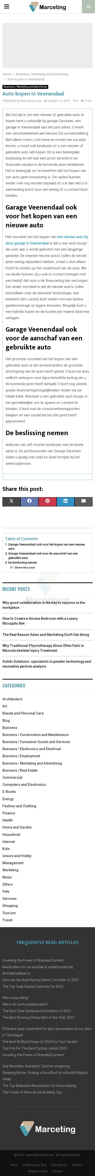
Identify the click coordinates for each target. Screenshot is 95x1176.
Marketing (10, 870)
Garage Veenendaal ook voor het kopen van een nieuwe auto (46, 547)
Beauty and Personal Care (23, 713)
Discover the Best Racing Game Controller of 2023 (40, 980)
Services (9, 899)
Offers (7, 884)
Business (9, 728)
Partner (77, 1165)
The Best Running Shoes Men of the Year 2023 (38, 1017)
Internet (8, 842)
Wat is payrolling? (15, 998)
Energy (8, 799)
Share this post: (25, 567)
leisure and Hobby (16, 856)
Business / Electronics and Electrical (31, 749)
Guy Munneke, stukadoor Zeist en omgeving (36, 1066)
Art (4, 706)
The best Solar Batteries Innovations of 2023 (36, 1011)
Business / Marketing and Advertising (25, 86)
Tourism (9, 913)
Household (11, 835)
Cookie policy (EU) (34, 1165)
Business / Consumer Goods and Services (36, 742)
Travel (7, 920)
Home (14, 1165)
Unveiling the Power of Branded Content (33, 960)
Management (12, 863)
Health (7, 820)
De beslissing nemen (22, 562)
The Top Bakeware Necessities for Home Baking (39, 1086)
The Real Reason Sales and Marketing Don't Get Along (45, 635)
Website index (38, 1171)
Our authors (59, 1165)
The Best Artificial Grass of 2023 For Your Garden (39, 1042)
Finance (8, 813)
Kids (6, 849)
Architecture (12, 699)
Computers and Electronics (24, 785)
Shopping (10, 906)
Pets (6, 891)
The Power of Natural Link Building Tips (32, 1092)
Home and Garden (17, 827)
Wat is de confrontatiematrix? (25, 1004)
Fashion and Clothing (19, 806)
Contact (57, 1171)
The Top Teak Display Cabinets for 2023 (32, 986)
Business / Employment (21, 756)
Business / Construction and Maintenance (35, 735)
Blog (6, 721)
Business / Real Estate (20, 770)
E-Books (9, 792)
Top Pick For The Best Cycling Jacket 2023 (34, 1048)
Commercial (12, 777)
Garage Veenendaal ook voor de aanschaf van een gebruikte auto (43, 556)
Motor (7, 877)
